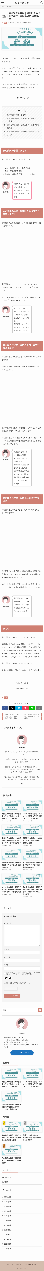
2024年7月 (8, 1249)
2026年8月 (8, 1197)
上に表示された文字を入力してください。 (17, 983)
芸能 (5, 22)
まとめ (9, 135)
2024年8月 (8, 1244)
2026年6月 (8, 1202)
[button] (5, 708)
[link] (22, 783)
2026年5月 (8, 1206)
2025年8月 (8, 1211)
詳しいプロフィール (22, 1053)
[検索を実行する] (40, 1010)
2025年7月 (8, 1216)
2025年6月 (8, 1220)
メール (7, 957)
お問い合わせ (19, 1264)
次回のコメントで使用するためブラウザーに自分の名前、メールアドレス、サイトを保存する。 (23, 973)
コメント (8, 923)
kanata (22, 748)
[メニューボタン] (2, 2)
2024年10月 (8, 1234)
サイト (6, 965)
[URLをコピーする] (39, 708)
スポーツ (7, 1177)
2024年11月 (8, 1230)
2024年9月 (8, 1239)
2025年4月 (8, 1225)
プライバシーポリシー (31, 1264)
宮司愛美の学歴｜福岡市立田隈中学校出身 (23, 131)
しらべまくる (22, 2)
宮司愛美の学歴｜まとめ (16, 115)
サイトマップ (10, 1264)
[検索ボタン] (41, 2)
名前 (6, 949)
